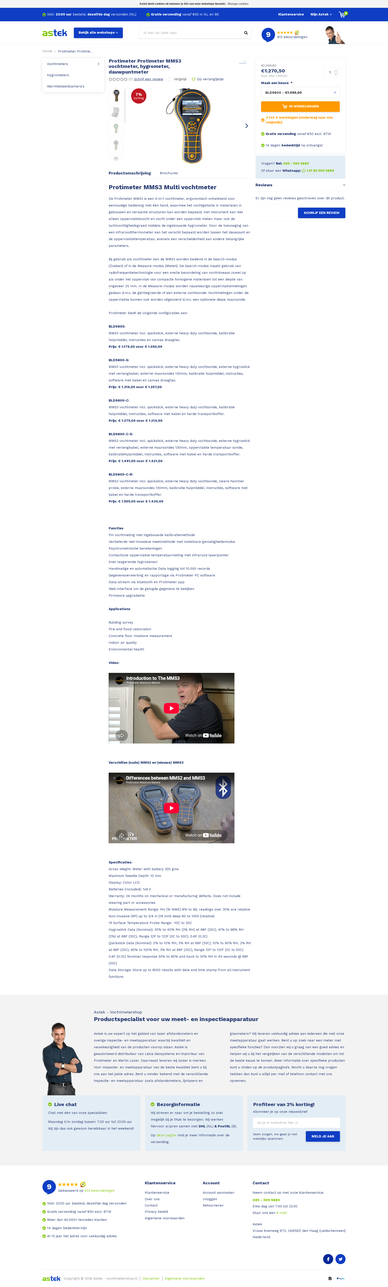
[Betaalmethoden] (330, 1278)
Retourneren (213, 1205)
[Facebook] (328, 1259)
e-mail (281, 1213)
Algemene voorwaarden (165, 1218)
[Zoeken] (246, 33)
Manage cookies (238, 3)
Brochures (169, 173)
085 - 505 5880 (266, 1200)
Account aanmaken (218, 1193)
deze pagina (166, 1135)
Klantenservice (291, 14)
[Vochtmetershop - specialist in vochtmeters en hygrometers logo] (54, 32)
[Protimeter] (245, 62)
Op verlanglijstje (210, 79)
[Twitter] (340, 1259)
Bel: (292, 163)
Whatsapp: (308, 171)
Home (47, 51)
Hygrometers (58, 75)
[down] (337, 75)
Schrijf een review (148, 79)
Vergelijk (180, 79)
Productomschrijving (130, 173)
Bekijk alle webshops (97, 32)
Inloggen (210, 1199)
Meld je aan (323, 1136)
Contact (151, 1205)
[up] (337, 69)
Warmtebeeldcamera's (65, 86)
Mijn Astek (319, 14)
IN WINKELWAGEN (304, 106)
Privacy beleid (156, 1212)
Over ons (152, 1199)
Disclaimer (151, 1278)
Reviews (264, 185)
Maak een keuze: (276, 83)
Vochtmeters (57, 64)
